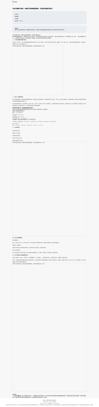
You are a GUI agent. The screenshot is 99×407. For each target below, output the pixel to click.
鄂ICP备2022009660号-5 (51, 400)
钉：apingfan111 (15, 123)
